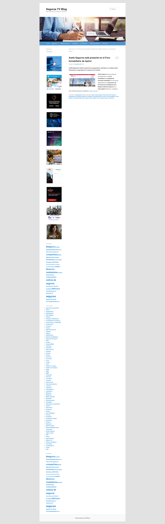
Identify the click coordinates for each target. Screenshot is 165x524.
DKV (55, 257)
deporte (59, 255)
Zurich (58, 301)
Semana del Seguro (51, 442)
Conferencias (49, 324)
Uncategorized (50, 445)
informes (55, 262)
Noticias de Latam (65, 43)
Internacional (49, 382)
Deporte (48, 333)
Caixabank (89, 96)
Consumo (48, 326)
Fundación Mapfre (58, 259)
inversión (48, 266)
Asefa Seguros (99, 95)
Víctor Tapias (100, 98)
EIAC (47, 340)
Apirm (93, 95)
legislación (52, 266)
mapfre (57, 266)
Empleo (48, 342)
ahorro (60, 249)
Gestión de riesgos (51, 366)
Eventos (48, 353)
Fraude (48, 362)
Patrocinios (49, 407)
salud (58, 289)
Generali (48, 262)
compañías (51, 254)
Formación (49, 358)
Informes (48, 376)
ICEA (47, 371)
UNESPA (55, 301)
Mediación (50, 269)
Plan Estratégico (50, 413)
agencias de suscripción (52, 308)
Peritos (48, 411)
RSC (54, 288)
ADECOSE (55, 249)
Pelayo (52, 286)
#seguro (50, 246)
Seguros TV (55, 43)
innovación (49, 378)
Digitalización (49, 335)
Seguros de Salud (51, 299)
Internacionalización (51, 384)
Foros (84, 95)
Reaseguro (49, 424)
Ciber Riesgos (50, 315)
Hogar (47, 369)
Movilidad (48, 398)
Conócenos (75, 43)
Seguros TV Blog (56, 9)
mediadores (51, 272)
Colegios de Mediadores (52, 319)
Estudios (48, 351)
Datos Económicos (51, 329)
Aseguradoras (78, 95)
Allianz (47, 252)
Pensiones (49, 409)
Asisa (52, 252)
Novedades (49, 402)
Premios (56, 286)
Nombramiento (50, 275)
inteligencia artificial (54, 264)
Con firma (105, 43)
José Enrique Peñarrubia (78, 98)
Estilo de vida (49, 349)
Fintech (48, 355)
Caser (57, 252)
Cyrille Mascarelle (97, 96)
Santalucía (53, 291)
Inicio (47, 43)
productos (49, 289)
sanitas (48, 291)
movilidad (59, 272)
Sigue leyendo (94, 91)
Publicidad (49, 420)
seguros (87, 98)
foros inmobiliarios (111, 96)
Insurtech (48, 264)
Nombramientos (50, 400)
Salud (47, 436)
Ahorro (48, 310)
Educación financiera (51, 338)
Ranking (48, 422)
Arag (50, 252)
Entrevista (48, 348)
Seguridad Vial (49, 293)
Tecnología (49, 301)
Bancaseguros (50, 313)
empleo (57, 257)
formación (50, 259)
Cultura (48, 328)
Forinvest (48, 357)
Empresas (48, 346)
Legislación (49, 391)
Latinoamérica (50, 389)
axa (55, 252)
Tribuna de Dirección (95, 43)
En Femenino (84, 43)
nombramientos (51, 277)
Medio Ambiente (50, 396)
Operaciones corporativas (53, 404)
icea (51, 262)
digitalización (50, 257)
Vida (47, 449)
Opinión (48, 405)
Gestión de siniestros (51, 367)
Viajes (47, 447)
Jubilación (49, 387)
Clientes (48, 317)
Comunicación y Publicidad (53, 322)
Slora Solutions (93, 98)
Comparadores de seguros (53, 320)
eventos (104, 96)
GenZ (47, 364)
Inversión (48, 386)
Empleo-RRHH (50, 344)
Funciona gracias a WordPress (82, 518)
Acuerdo (57, 247)
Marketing (48, 393)
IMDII (47, 373)
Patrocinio (48, 286)
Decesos (48, 331)
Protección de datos (51, 418)
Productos (49, 416)
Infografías (49, 375)
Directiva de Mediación (52, 337)
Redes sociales (50, 425)
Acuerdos (49, 249)
